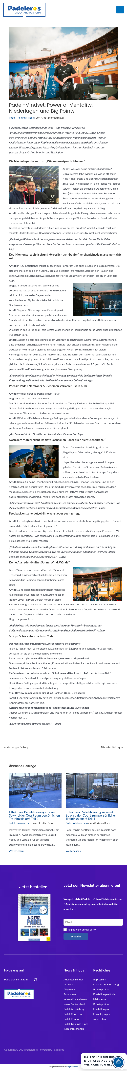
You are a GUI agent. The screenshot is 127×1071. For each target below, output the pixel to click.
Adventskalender (73, 979)
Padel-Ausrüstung (74, 1008)
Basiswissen (70, 994)
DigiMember (72, 1067)
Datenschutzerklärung (106, 984)
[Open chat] (118, 1062)
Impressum (99, 979)
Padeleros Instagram (16, 979)
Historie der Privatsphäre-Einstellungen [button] (101, 1004)
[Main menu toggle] (120, 9)
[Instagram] (36, 979)
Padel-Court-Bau (73, 1013)
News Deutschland (74, 1004)
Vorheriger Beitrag (16, 747)
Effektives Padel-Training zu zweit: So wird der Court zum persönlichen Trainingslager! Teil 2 (34, 815)
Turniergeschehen (74, 1028)
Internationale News (75, 999)
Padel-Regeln (71, 1018)
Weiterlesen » (16, 850)
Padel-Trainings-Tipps (21, 117)
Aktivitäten (70, 984)
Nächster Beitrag (112, 747)
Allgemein (69, 989)
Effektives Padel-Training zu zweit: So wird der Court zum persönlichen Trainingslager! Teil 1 (91, 815)
